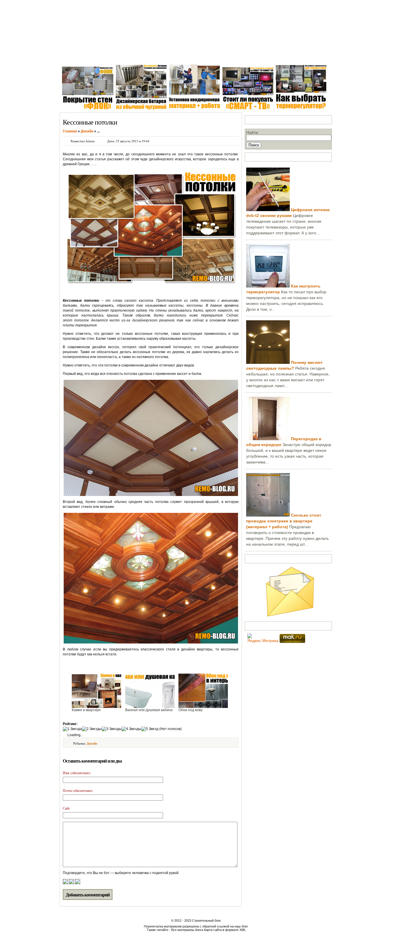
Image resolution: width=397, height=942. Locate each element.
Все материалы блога (187, 930)
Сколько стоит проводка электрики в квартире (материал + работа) (283, 521)
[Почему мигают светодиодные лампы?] (268, 362)
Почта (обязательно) (78, 790)
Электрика (142, 55)
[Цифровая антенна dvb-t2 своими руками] (268, 209)
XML (242, 930)
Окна (92, 55)
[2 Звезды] (92, 729)
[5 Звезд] (149, 729)
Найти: (252, 132)
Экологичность (238, 55)
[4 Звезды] (131, 729)
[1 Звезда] (72, 729)
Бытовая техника (201, 55)
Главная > (71, 55)
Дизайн (92, 743)
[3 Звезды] (111, 729)
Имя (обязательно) (76, 772)
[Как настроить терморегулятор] (268, 286)
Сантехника (114, 55)
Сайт (66, 808)
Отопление (168, 55)
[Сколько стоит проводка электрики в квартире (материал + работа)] (268, 515)
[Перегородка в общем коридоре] (268, 438)
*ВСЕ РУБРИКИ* (275, 55)
